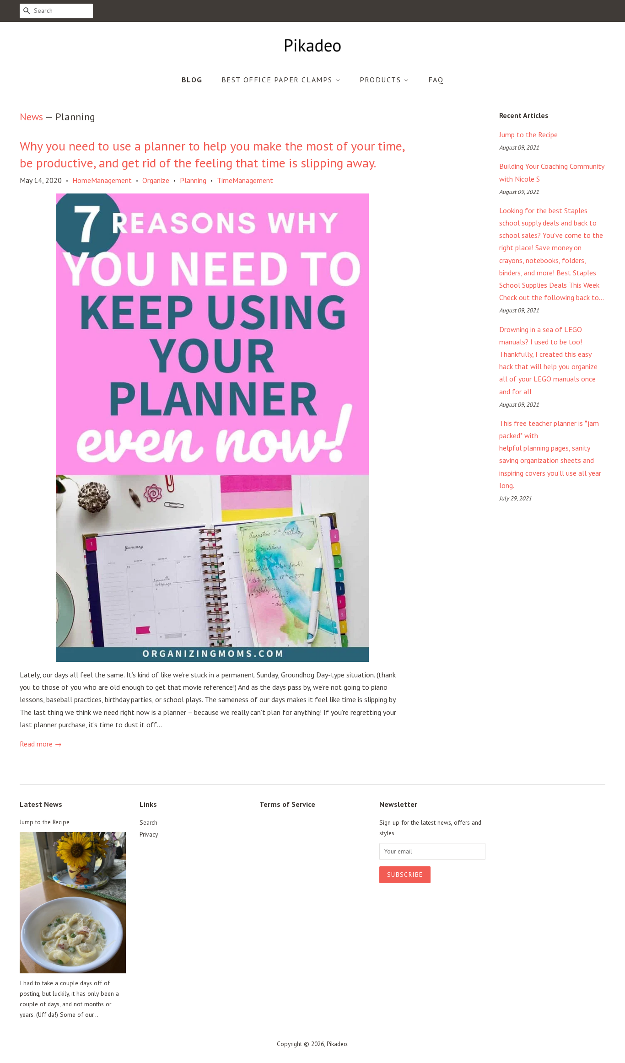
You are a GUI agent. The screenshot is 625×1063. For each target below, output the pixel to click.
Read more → (41, 743)
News (31, 116)
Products (382, 79)
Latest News (41, 804)
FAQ (436, 79)
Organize (155, 180)
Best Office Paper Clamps (278, 79)
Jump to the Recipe (528, 134)
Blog (192, 79)
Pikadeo (337, 1044)
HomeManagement (102, 180)
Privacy (149, 834)
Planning (193, 180)
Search (148, 822)
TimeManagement (245, 180)
